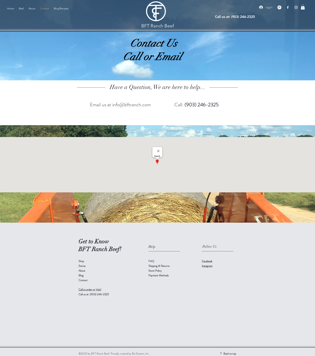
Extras (82, 266)
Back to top (229, 354)
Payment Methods (158, 275)
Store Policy (155, 271)
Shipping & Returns (159, 266)
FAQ (151, 261)
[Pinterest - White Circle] (279, 7)
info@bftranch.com (131, 104)
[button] (303, 7)
